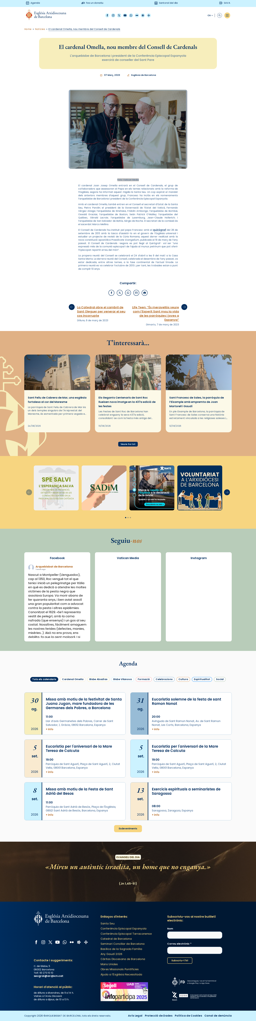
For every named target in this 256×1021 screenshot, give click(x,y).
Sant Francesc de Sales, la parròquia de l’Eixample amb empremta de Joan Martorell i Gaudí (196, 402)
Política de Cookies (188, 1015)
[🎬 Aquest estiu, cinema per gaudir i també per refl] (199, 583)
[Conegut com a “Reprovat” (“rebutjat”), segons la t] (178, 618)
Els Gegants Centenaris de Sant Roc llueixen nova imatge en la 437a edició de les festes (127, 402)
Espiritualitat (202, 679)
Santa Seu (108, 923)
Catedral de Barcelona (116, 939)
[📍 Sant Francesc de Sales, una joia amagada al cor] (178, 583)
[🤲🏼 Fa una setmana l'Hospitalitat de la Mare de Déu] (178, 630)
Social (220, 679)
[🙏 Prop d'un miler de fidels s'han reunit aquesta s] (199, 618)
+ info (49, 729)
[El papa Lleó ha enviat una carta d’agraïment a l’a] (219, 606)
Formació (144, 679)
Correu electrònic (179, 943)
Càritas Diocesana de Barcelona (123, 959)
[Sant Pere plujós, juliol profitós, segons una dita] (199, 630)
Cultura (183, 679)
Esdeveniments (128, 828)
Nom (170, 928)
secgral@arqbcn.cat (48, 976)
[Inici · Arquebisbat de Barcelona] (48, 15)
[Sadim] (104, 487)
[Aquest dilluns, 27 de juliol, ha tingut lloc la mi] (219, 583)
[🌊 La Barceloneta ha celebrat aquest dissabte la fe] (219, 594)
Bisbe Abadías (98, 679)
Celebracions (164, 679)
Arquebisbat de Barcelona (54, 566)
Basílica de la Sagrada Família (121, 949)
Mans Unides (109, 964)
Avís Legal (135, 1015)
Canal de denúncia (218, 1015)
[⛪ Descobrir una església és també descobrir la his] (178, 571)
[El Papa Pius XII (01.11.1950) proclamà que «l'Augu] (219, 571)
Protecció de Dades (158, 1015)
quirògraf (159, 230)
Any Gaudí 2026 (111, 954)
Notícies (40, 29)
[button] (227, 492)
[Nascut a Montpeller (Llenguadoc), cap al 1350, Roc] (199, 571)
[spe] (56, 487)
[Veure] (151, 487)
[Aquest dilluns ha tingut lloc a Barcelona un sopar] (199, 606)
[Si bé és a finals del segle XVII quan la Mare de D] (178, 606)
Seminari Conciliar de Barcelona (123, 944)
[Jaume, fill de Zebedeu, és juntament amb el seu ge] (199, 594)
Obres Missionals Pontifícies (120, 969)
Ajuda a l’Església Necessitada (121, 974)
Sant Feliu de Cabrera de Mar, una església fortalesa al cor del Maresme (57, 400)
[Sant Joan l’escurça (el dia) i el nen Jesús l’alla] (219, 630)
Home (28, 29)
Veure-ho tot (128, 444)
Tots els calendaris (44, 679)
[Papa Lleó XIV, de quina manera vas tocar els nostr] (219, 618)
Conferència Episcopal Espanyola (124, 928)
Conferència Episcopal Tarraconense (126, 934)
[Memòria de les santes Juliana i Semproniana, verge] (178, 594)
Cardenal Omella (72, 679)
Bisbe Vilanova (122, 679)
